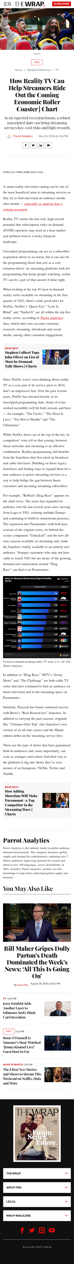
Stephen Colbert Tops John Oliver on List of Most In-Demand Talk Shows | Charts (22, 359)
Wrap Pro (14, 1187)
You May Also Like (28, 888)
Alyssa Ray (22, 984)
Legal (11, 1201)
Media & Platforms (39, 70)
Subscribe (61, 3)
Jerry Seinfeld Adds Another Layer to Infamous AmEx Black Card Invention (19, 1010)
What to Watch (13, 1064)
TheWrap (13, 1173)
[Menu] (7, 4)
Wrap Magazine (18, 1215)
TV (57, 70)
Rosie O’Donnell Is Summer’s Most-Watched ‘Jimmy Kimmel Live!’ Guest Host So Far (22, 1045)
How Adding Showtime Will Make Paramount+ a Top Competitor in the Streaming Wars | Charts (21, 802)
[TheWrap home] (29, 4)
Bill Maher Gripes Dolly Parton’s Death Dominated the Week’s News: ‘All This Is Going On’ (37, 962)
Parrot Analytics (23, 136)
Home (19, 70)
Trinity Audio (23, 172)
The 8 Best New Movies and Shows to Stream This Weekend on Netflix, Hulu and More (22, 1076)
